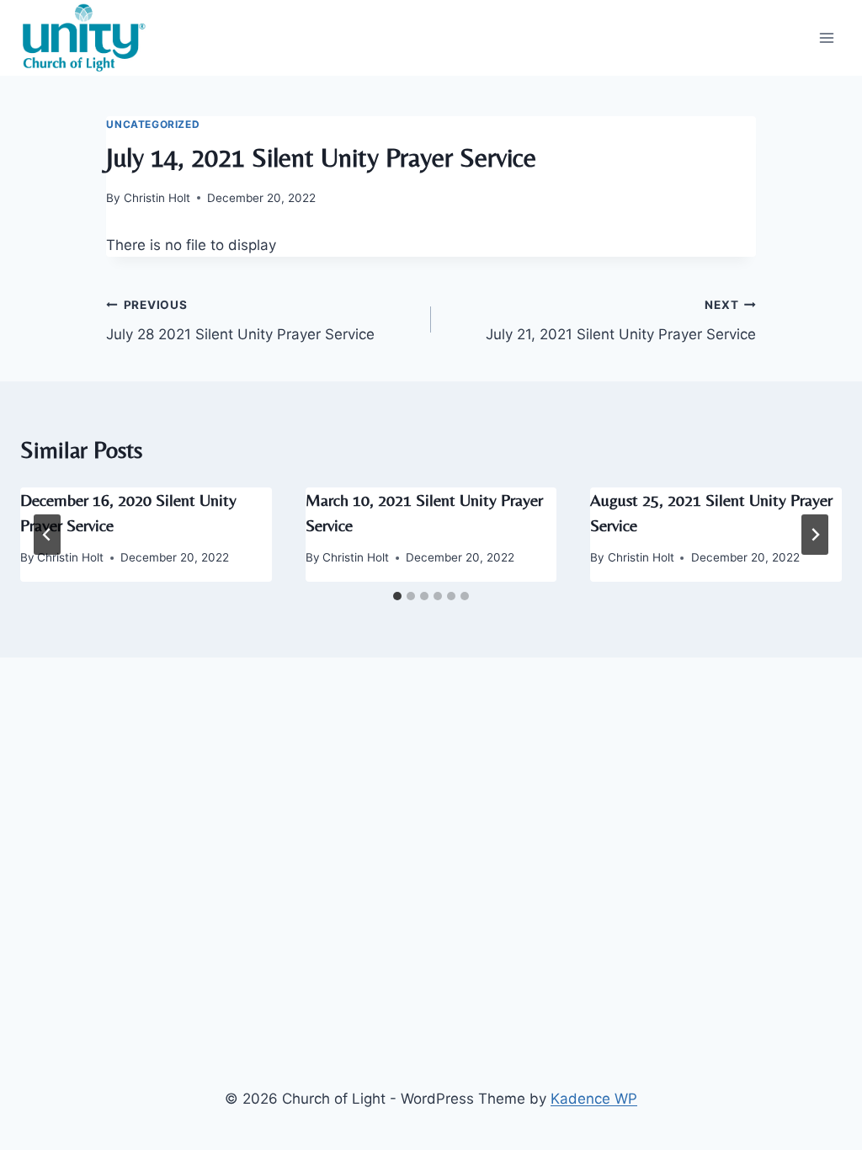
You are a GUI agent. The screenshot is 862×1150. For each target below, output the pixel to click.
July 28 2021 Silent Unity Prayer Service (240, 320)
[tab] (397, 596)
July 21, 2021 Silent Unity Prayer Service (621, 320)
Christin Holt (157, 198)
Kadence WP (594, 1098)
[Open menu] (826, 37)
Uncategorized (153, 124)
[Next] (814, 534)
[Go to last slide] (47, 534)
